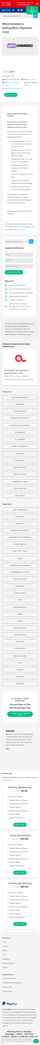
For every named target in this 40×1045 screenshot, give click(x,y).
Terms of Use (7, 987)
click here (17, 227)
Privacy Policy (7, 991)
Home (4, 942)
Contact (4, 968)
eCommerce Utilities (15, 88)
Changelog (6, 959)
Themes (5, 946)
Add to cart (11, 95)
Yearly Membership (20, 835)
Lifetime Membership (20, 883)
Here (26, 85)
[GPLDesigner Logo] (6, 10)
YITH (4, 955)
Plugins (33, 79)
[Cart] (22, 10)
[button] (37, 4)
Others (27, 376)
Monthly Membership (20, 787)
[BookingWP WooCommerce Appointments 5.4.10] (20, 358)
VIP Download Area (9, 978)
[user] (19, 10)
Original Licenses (8, 963)
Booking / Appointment (13, 379)
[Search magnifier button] (35, 16)
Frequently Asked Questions (12, 983)
